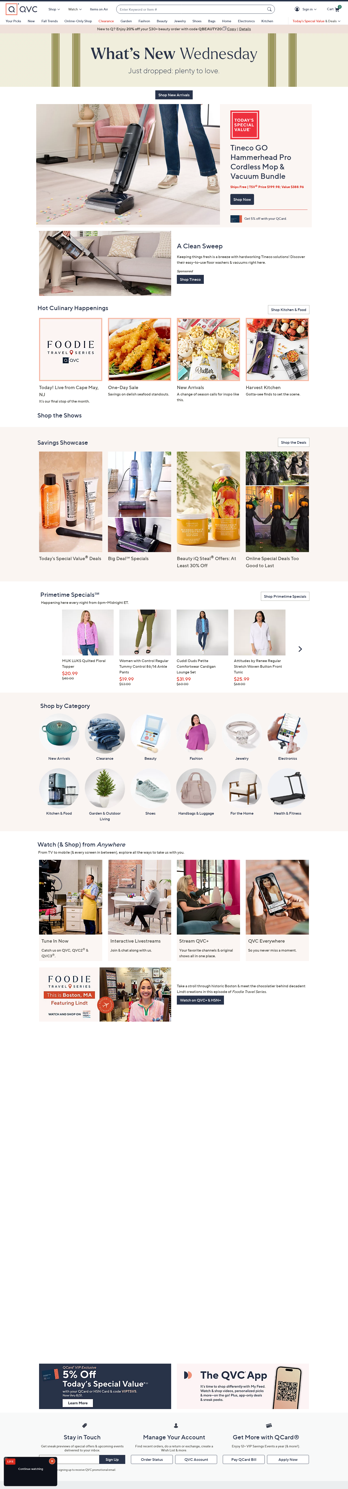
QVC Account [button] (196, 1459)
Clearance (106, 21)
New (31, 21)
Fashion (144, 21)
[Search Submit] (270, 9)
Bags (211, 21)
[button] (298, 9)
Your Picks (13, 21)
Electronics (246, 21)
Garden (126, 21)
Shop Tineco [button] (190, 279)
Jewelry (180, 21)
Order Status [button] (152, 1459)
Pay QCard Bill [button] (243, 1459)
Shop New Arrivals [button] (174, 94)
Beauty (162, 21)
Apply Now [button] (288, 1459)
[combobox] (190, 9)
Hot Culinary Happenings (72, 308)
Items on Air (99, 9)
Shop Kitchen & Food (288, 309)
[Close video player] (52, 1461)
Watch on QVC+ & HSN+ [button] (200, 1000)
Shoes (196, 21)
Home (226, 21)
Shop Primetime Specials (285, 596)
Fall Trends (49, 21)
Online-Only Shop (78, 21)
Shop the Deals (293, 442)
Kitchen (267, 21)
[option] (174, 29)
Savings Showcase (62, 442)
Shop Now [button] (242, 199)
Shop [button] (52, 9)
